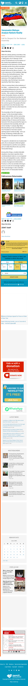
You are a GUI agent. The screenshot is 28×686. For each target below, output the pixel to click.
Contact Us (20, 667)
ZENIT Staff (17, 44)
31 (17, 557)
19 (23, 551)
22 (10, 554)
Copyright (14, 667)
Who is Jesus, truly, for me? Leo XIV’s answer (8, 572)
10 (17, 549)
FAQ (7, 664)
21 (7, 554)
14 (7, 551)
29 (10, 557)
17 (17, 551)
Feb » (7, 560)
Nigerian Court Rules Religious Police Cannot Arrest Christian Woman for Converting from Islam (13, 442)
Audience (11, 664)
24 (17, 554)
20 (4, 554)
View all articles (5, 236)
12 (23, 549)
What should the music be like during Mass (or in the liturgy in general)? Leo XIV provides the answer (16, 484)
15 (10, 551)
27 (4, 557)
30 (14, 557)
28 (7, 557)
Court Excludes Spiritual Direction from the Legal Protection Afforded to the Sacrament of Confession (14, 426)
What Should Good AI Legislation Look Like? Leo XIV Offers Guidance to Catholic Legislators (8, 584)
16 (14, 551)
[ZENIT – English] (8, 3)
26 (23, 554)
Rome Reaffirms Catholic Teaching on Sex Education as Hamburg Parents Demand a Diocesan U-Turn (17, 493)
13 (4, 551)
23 (14, 554)
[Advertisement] (14, 305)
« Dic (4, 560)
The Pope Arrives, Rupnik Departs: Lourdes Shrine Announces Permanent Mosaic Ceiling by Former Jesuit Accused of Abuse (16, 456)
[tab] (8, 632)
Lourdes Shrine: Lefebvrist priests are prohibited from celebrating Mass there (16, 465)
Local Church (5, 8)
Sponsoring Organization (21, 664)
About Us (2, 664)
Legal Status (8, 667)
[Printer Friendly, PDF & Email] (5, 173)
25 (20, 554)
